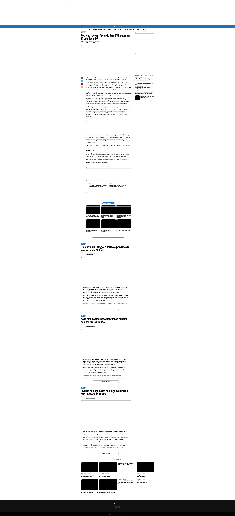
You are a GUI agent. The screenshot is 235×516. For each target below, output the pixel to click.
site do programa (109, 159)
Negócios (95, 29)
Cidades (104, 29)
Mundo (130, 29)
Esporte (119, 29)
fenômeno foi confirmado (100, 439)
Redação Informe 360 (90, 42)
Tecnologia (139, 29)
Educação (115, 29)
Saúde (134, 29)
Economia (109, 29)
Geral (90, 29)
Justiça (126, 29)
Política (100, 29)
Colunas (144, 29)
